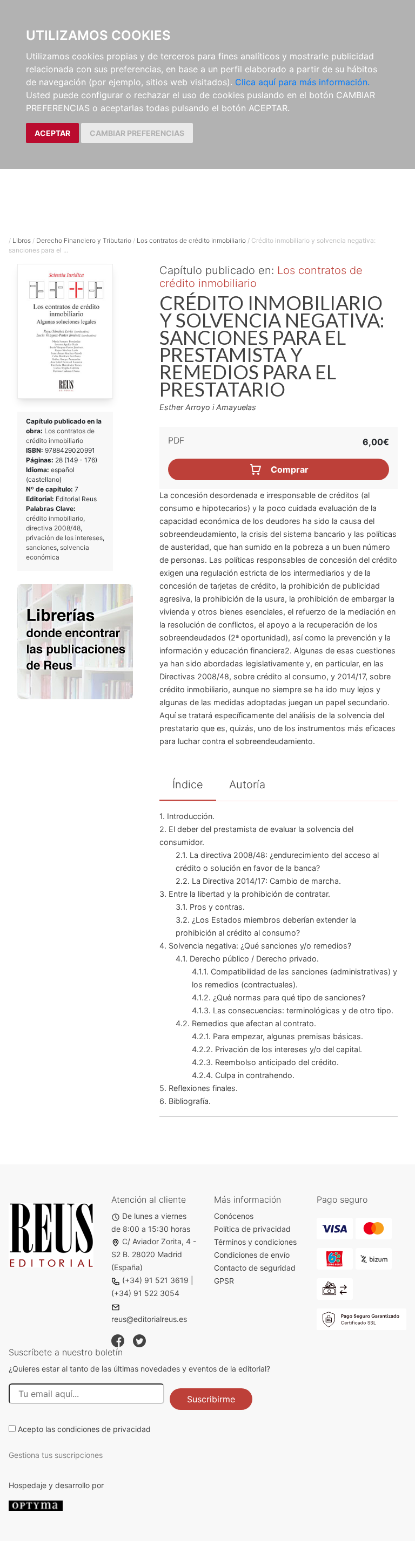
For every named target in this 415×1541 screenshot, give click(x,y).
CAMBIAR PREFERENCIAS (137, 133)
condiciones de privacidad (104, 1429)
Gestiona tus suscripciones (56, 1455)
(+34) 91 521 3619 (155, 1280)
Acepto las (84, 1429)
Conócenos (233, 1215)
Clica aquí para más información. (302, 82)
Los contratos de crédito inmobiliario (191, 240)
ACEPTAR (52, 133)
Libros (21, 240)
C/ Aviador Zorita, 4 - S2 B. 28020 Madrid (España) (153, 1254)
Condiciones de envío (252, 1254)
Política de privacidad (252, 1228)
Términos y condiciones (255, 1241)
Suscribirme (211, 1399)
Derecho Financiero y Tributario (83, 240)
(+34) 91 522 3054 (145, 1293)
